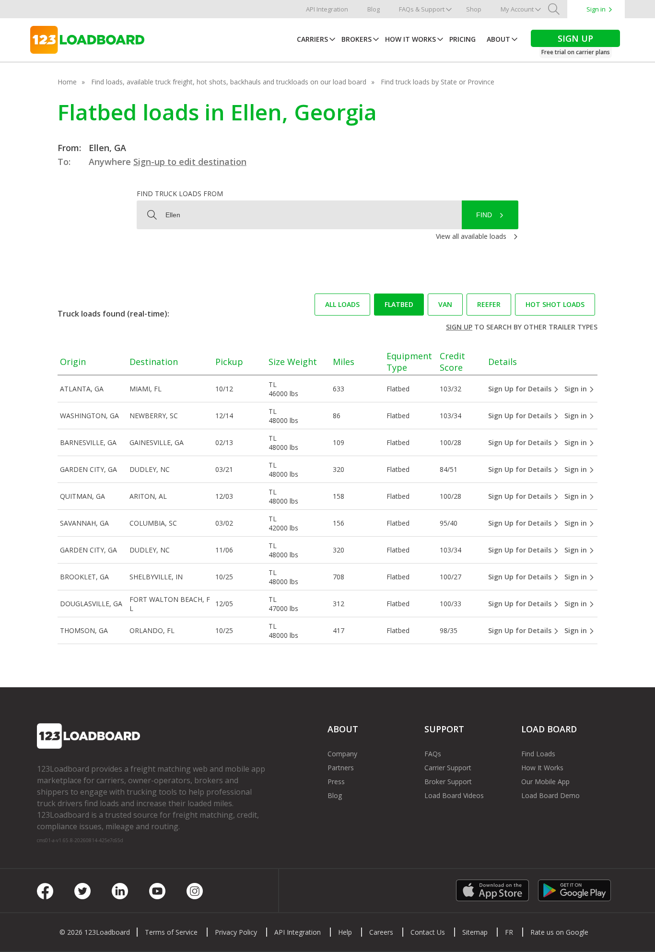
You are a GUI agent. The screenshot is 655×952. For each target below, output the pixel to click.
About (498, 39)
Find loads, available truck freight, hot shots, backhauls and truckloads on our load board (228, 81)
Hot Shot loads (555, 304)
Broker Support (448, 781)
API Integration (327, 9)
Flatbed (399, 304)
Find (484, 215)
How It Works (410, 39)
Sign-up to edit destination (189, 161)
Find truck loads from (180, 193)
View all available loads (471, 236)
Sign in (596, 9)
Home (67, 81)
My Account (517, 9)
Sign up (459, 326)
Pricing (462, 39)
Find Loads (538, 753)
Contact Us (427, 932)
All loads (342, 304)
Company (342, 753)
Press (336, 781)
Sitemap (475, 932)
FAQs (432, 753)
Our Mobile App (545, 781)
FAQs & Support (421, 9)
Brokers (356, 39)
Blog (373, 9)
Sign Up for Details (520, 388)
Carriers (312, 39)
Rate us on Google (559, 932)
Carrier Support (447, 767)
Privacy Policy (236, 932)
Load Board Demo (550, 795)
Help (345, 932)
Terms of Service (171, 932)
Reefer (489, 304)
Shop (473, 9)
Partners (341, 767)
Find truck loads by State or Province (437, 81)
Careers (381, 932)
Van (445, 304)
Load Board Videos (454, 795)
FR (509, 932)
